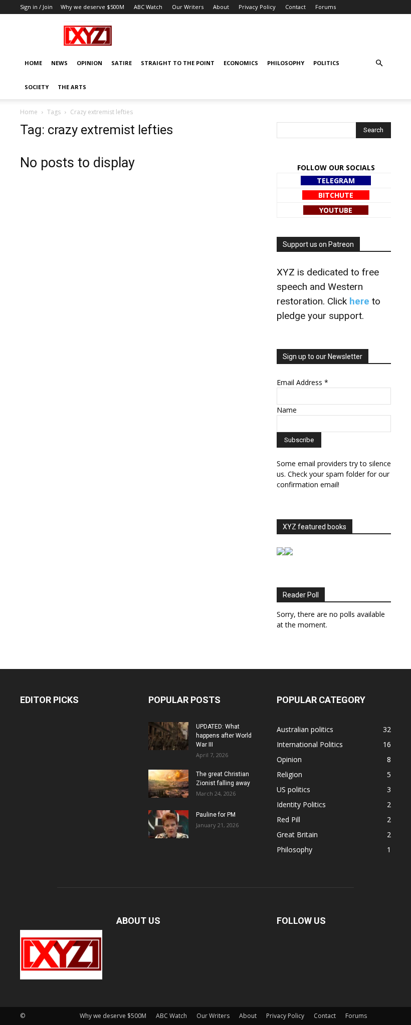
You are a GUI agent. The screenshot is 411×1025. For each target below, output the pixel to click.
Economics (241, 63)
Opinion (89, 63)
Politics (326, 63)
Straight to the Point (178, 63)
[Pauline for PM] (168, 824)
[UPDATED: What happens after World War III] (168, 736)
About (221, 7)
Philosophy (285, 63)
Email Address (302, 382)
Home (33, 63)
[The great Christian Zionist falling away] (168, 784)
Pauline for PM (216, 814)
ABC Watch (148, 7)
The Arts (72, 87)
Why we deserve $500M (92, 7)
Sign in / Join (36, 7)
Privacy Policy (257, 7)
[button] (379, 63)
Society (37, 87)
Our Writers (187, 7)
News (59, 63)
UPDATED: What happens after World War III (224, 735)
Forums (325, 7)
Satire (121, 63)
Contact (295, 7)
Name (287, 410)
